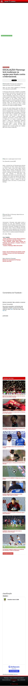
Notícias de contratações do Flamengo (12, 259)
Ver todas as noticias (8, 553)
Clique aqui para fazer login (6, 35)
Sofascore (16, 674)
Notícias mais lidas (7, 261)
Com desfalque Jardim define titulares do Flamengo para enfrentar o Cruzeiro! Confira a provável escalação (14, 243)
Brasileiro (5, 596)
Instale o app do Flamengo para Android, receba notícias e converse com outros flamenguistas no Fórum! (14, 253)
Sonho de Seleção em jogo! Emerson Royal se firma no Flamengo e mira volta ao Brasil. (14, 239)
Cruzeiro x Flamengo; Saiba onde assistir (12, 245)
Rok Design (14, 680)
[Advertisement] (14, 18)
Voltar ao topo (14, 684)
